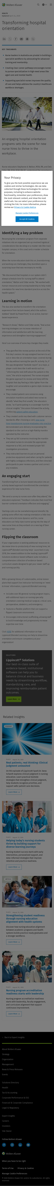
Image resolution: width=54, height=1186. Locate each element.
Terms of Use (8, 1168)
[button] (4, 39)
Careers (5, 1121)
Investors (6, 1126)
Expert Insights (14, 1037)
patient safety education (27, 412)
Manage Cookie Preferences (27, 213)
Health (5, 1087)
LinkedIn (20, 1145)
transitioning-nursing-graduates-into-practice (31, 423)
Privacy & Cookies (26, 1168)
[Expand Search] (38, 4)
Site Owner (7, 1131)
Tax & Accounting (9, 1092)
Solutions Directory (10, 1082)
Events (5, 1074)
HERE (9, 631)
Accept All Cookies (27, 219)
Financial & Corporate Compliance (17, 1103)
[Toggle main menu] (50, 4)
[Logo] (13, 4)
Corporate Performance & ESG (15, 1098)
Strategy (5, 1054)
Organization (7, 1059)
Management (8, 1064)
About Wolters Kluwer (11, 1049)
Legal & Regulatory (10, 1108)
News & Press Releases (12, 1069)
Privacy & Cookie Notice (25, 207)
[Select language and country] (44, 4)
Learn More (12, 699)
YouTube (28, 1145)
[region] (27, 198)
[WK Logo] (11, 1153)
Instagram (12, 1145)
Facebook (4, 1145)
